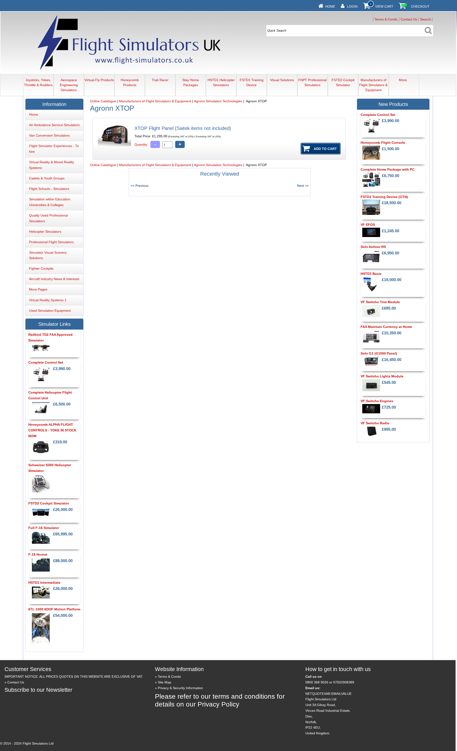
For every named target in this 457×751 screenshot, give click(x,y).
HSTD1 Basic (371, 274)
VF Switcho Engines (377, 401)
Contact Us (409, 19)
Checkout (420, 6)
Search (425, 19)
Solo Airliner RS (373, 247)
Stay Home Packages (190, 82)
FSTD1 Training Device (251, 82)
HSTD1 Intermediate (44, 582)
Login (352, 6)
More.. (404, 80)
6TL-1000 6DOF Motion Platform (54, 609)
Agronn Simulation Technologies (218, 101)
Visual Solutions (282, 80)
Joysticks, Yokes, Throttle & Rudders (38, 82)
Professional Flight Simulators (51, 242)
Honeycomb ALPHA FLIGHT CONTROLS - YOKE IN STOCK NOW (52, 430)
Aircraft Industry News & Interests (54, 279)
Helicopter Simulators (45, 231)
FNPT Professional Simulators (312, 82)
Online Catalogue (103, 101)
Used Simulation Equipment (50, 310)
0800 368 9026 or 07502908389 (329, 682)
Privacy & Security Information (180, 688)
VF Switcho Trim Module (380, 302)
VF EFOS (368, 225)
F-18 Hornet (37, 554)
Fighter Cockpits (41, 268)
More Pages (38, 289)
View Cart (384, 6)
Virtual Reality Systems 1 (47, 300)
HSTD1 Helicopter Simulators (221, 82)
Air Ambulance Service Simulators (54, 125)
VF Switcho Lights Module (382, 376)
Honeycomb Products (130, 82)
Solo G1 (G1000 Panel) (379, 353)
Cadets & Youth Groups (47, 178)
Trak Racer (160, 80)
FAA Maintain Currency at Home (386, 327)
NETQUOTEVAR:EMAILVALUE (328, 694)
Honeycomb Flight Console (383, 142)
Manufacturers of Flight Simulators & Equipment (373, 85)
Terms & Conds (385, 19)
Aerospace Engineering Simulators (69, 85)
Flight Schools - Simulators (49, 189)
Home (330, 6)
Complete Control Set (45, 362)
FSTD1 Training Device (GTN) (384, 197)
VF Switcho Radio (375, 423)
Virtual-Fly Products (99, 80)
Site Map (164, 682)
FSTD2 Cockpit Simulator (343, 82)
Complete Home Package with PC (387, 169)
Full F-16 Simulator (43, 528)
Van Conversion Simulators (49, 135)
